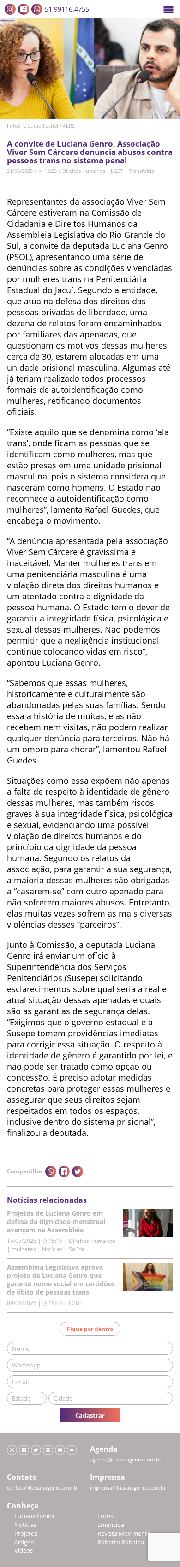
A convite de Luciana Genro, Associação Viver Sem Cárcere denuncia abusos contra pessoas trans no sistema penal (90, 152)
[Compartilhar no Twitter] (77, 1171)
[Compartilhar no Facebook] (64, 1171)
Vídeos (23, 1551)
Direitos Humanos (83, 170)
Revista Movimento (124, 1533)
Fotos (105, 1516)
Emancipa (110, 1525)
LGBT (117, 170)
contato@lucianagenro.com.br (43, 1487)
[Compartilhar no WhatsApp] (50, 1171)
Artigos (24, 1542)
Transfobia (141, 170)
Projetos (25, 1533)
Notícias (25, 1525)
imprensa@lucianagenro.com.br (128, 1487)
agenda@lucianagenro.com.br (125, 1459)
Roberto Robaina (120, 1542)
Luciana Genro (34, 1516)
